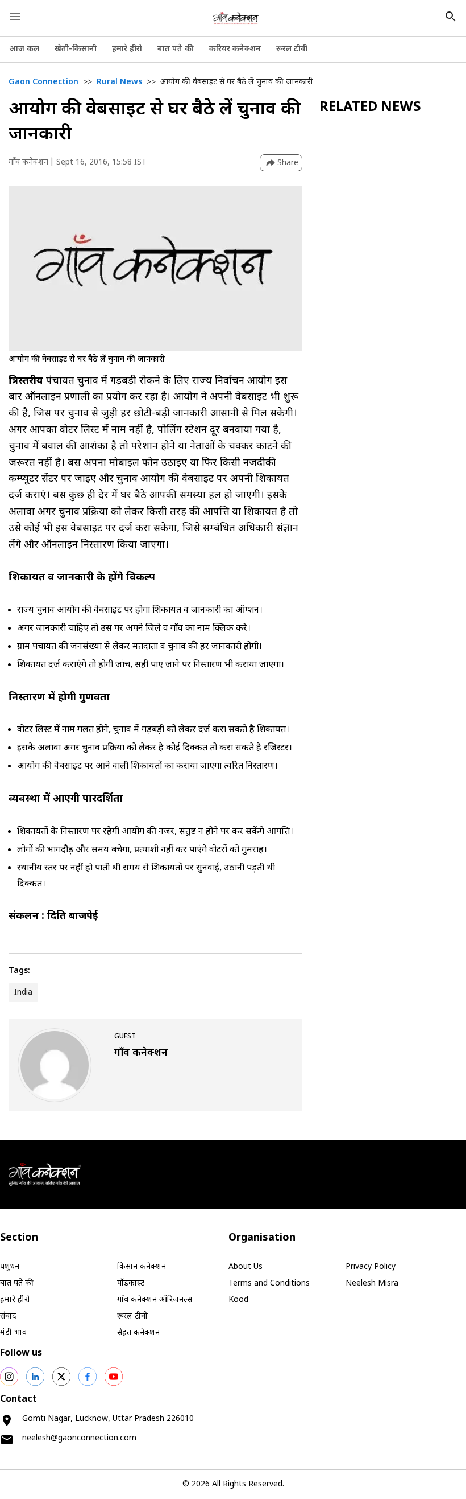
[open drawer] (15, 16)
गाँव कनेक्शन (28, 162)
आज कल (24, 49)
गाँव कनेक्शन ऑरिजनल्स (154, 1300)
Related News (370, 107)
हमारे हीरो (127, 49)
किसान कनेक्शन (141, 1267)
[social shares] (9, 1376)
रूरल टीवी (291, 49)
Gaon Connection (43, 82)
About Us (245, 1267)
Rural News (119, 82)
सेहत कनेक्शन (138, 1333)
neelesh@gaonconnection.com (79, 1438)
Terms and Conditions (269, 1283)
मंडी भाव (13, 1333)
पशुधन (9, 1267)
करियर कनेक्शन (235, 49)
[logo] (236, 18)
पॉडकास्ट (130, 1283)
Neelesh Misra (372, 1283)
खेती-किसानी (76, 49)
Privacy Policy (371, 1267)
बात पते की (175, 49)
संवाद (8, 1316)
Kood (238, 1300)
